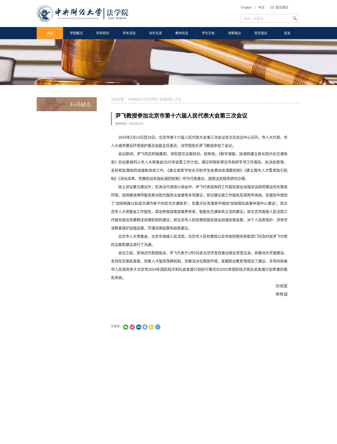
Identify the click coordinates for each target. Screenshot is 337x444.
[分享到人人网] (138, 327)
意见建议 (282, 7)
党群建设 (234, 33)
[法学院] (82, 14)
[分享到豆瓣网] (164, 327)
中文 (261, 7)
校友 (287, 33)
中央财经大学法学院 (142, 99)
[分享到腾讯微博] (157, 327)
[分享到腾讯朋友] (125, 327)
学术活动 (129, 33)
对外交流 (155, 33)
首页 (50, 33)
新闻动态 (166, 99)
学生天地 (208, 33)
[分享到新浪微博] (132, 327)
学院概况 (76, 33)
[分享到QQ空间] (151, 327)
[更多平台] (170, 327)
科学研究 (102, 33)
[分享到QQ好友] (145, 327)
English (246, 7)
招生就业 (260, 33)
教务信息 (181, 33)
